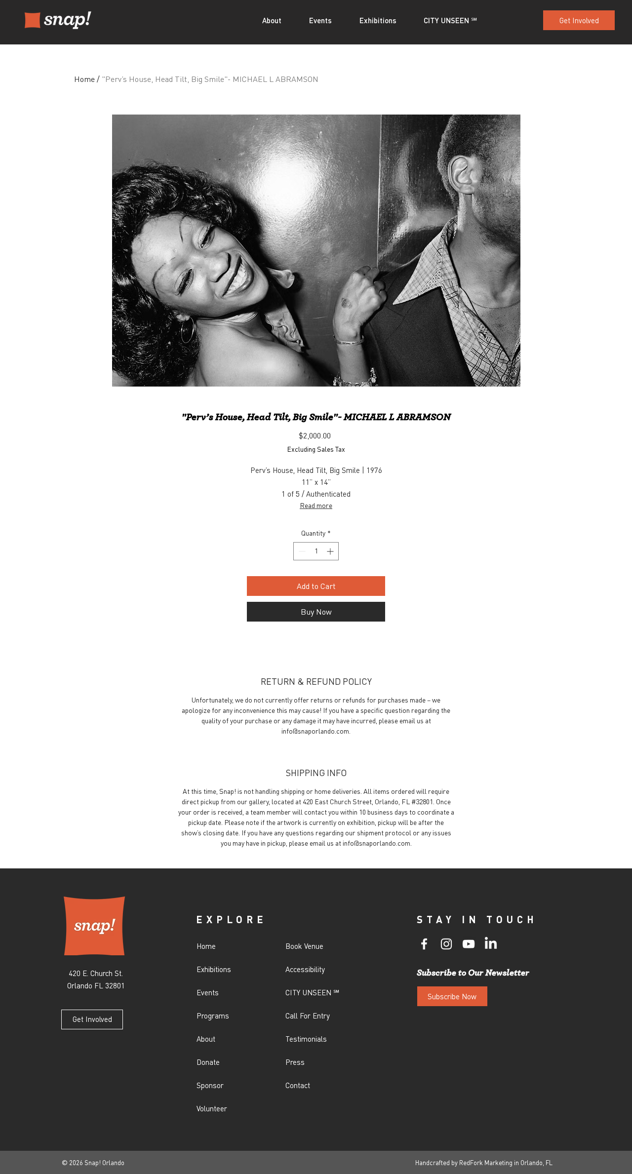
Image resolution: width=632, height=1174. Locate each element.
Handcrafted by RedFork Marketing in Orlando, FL (484, 1162)
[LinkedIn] (490, 944)
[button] (278, 20)
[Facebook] (424, 944)
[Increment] (331, 551)
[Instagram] (446, 944)
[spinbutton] (316, 551)
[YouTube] (468, 944)
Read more (316, 505)
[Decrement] (301, 551)
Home (84, 79)
